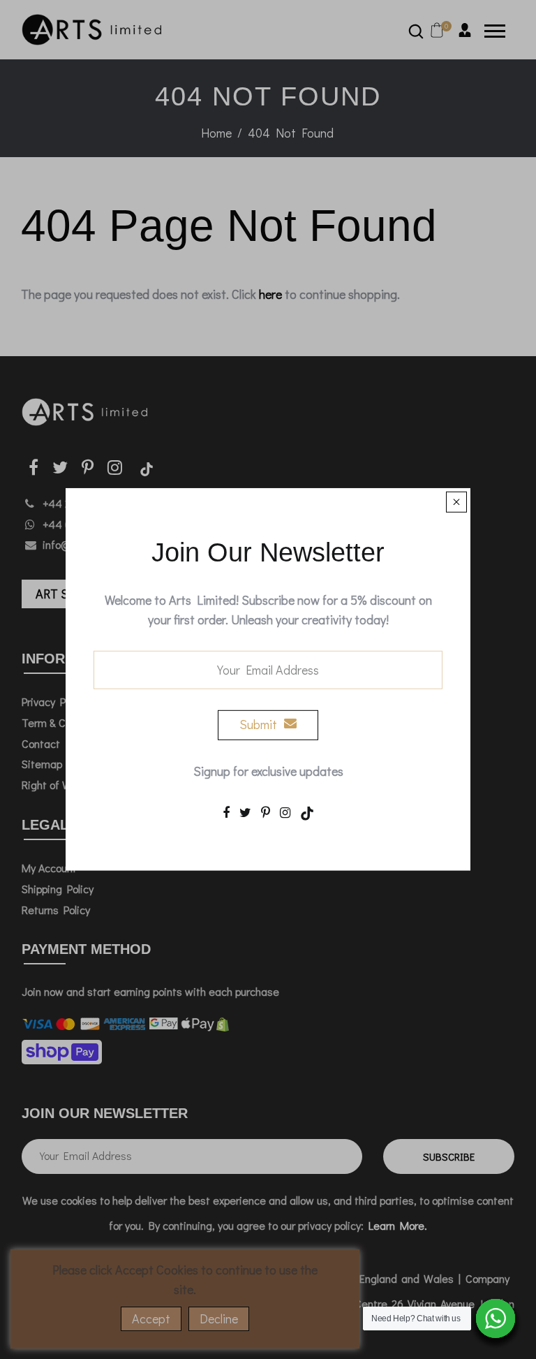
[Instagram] (285, 811)
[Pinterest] (265, 811)
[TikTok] (307, 811)
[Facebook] (226, 811)
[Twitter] (245, 811)
